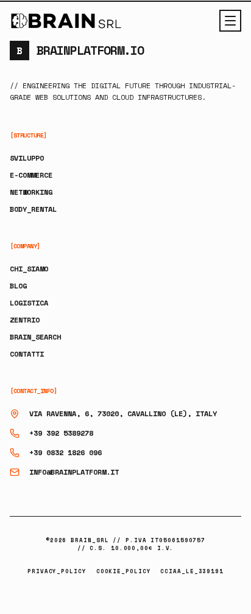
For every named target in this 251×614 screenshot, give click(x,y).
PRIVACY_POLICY (57, 571)
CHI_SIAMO (29, 268)
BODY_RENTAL (33, 209)
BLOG (18, 286)
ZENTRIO (25, 320)
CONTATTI (27, 354)
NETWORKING (31, 192)
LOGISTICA (29, 303)
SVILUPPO (27, 158)
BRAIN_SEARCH (35, 337)
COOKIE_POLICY (123, 571)
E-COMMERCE (31, 175)
